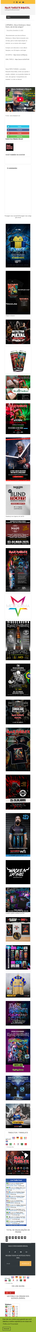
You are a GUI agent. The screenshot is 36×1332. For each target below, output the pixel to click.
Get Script (10, 1225)
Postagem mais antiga (25, 216)
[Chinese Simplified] (26, 1145)
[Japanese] (15, 1145)
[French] (14, 1139)
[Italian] (26, 1139)
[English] (9, 1139)
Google (19, 133)
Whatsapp (19, 136)
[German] (18, 1139)
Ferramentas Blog (10, 1147)
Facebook (19, 129)
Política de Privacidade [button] (10, 1324)
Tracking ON (21, 1225)
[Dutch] (7, 1142)
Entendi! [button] (6, 1328)
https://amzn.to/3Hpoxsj (20, 55)
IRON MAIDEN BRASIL (12, 1210)
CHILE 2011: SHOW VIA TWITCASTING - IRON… (13, 1185)
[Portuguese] (11, 1145)
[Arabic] (22, 1145)
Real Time (15, 1225)
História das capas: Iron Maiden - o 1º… (16, 1188)
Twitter (19, 126)
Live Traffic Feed (16, 1180)
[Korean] (18, 1145)
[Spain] (22, 1139)
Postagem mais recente (11, 216)
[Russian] (7, 1145)
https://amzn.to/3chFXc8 (22, 59)
